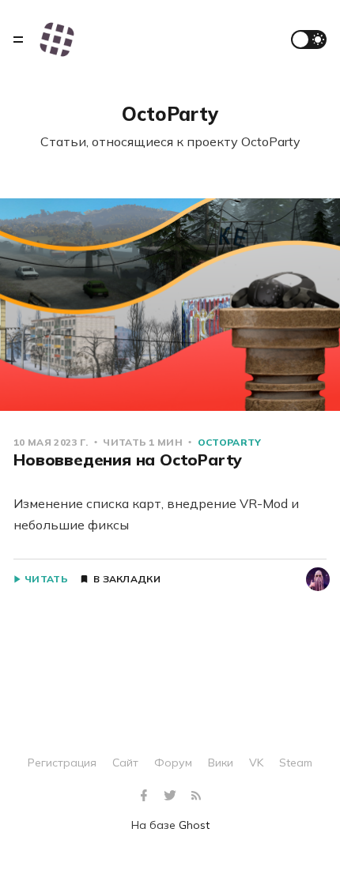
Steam (295, 762)
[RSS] (196, 796)
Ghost (194, 825)
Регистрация (62, 762)
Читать (46, 579)
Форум (173, 762)
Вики (220, 762)
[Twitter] (172, 796)
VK (256, 762)
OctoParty (230, 442)
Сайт (125, 762)
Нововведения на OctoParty (127, 459)
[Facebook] (146, 796)
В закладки (127, 579)
